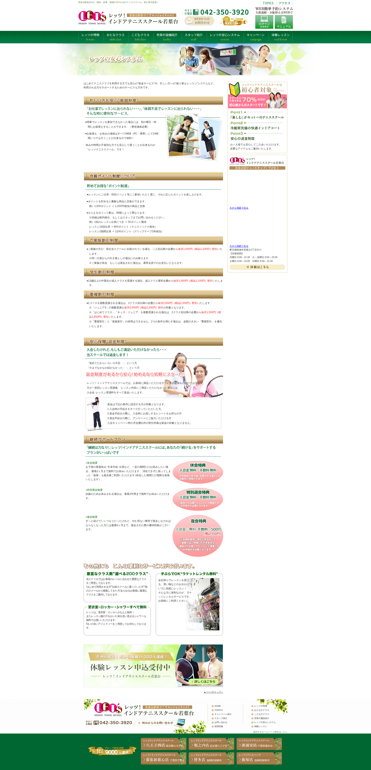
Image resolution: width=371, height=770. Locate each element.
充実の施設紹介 (261, 718)
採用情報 (218, 726)
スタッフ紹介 (194, 37)
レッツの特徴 (90, 37)
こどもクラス (140, 37)
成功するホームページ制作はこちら (270, 732)
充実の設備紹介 (167, 37)
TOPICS (268, 3)
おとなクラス (115, 37)
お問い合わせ (220, 722)
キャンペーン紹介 (223, 714)
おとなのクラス (261, 710)
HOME (217, 706)
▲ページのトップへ (213, 692)
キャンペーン (256, 37)
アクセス (284, 3)
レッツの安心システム (225, 37)
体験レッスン (281, 37)
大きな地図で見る (239, 208)
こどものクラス (261, 714)
